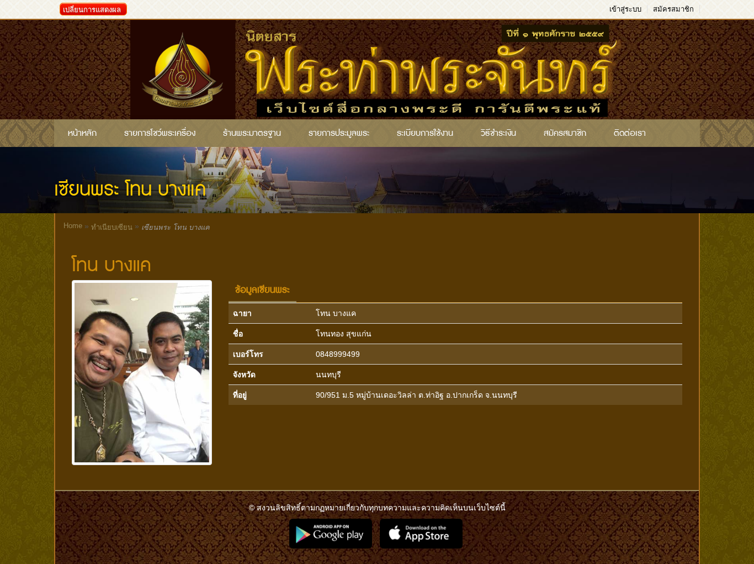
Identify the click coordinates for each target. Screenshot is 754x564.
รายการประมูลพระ (339, 133)
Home (72, 226)
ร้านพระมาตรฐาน (252, 133)
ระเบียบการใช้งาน (425, 133)
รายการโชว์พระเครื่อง (159, 133)
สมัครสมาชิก (673, 9)
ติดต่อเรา (630, 133)
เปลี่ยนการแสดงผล (92, 10)
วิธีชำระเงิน (498, 133)
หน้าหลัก (82, 133)
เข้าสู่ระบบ (625, 9)
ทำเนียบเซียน (111, 227)
